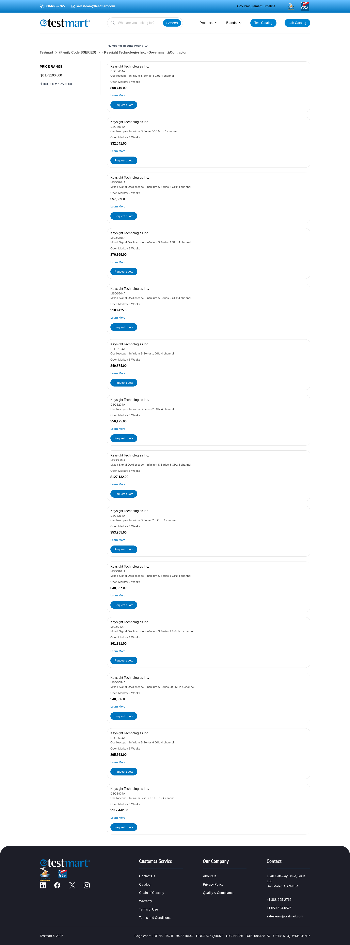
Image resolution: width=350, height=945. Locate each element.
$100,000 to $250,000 (56, 84)
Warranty (145, 901)
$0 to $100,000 (51, 75)
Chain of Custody (151, 893)
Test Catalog (263, 23)
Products (206, 23)
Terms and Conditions (155, 917)
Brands (231, 23)
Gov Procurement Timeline (256, 6)
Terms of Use (148, 909)
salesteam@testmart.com (95, 6)
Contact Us (147, 876)
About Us (209, 876)
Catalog (144, 884)
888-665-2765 (55, 6)
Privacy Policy (213, 884)
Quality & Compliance (218, 893)
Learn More (117, 95)
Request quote (123, 104)
